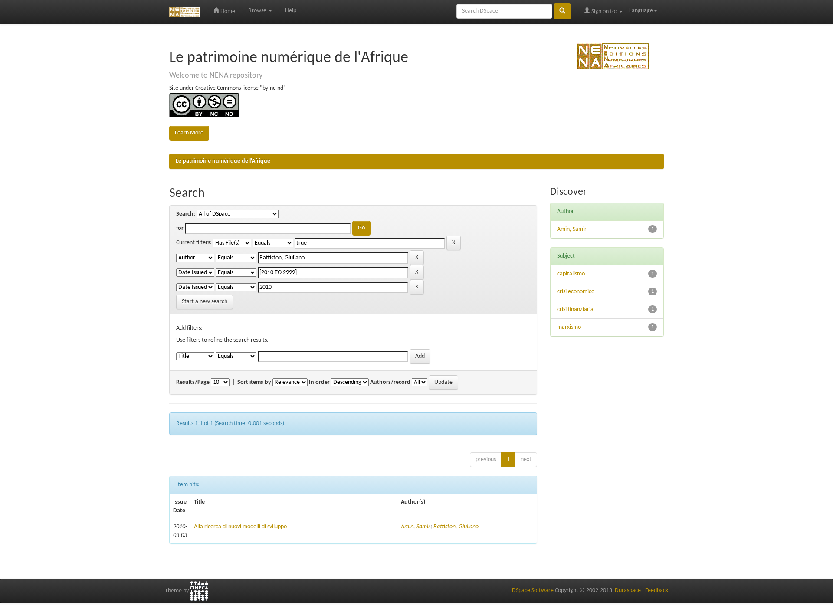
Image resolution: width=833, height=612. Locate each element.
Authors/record (390, 382)
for (180, 228)
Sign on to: (604, 11)
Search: (185, 214)
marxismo (569, 327)
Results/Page (193, 382)
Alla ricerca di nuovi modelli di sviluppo (240, 527)
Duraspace (628, 590)
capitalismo (571, 274)
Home (227, 11)
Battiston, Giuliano (456, 527)
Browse (258, 10)
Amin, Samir (415, 527)
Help (290, 10)
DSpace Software (533, 590)
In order (319, 382)
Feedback (656, 590)
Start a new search (204, 301)
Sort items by (254, 382)
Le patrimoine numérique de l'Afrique (223, 161)
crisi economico (575, 291)
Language (641, 10)
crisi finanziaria (575, 309)
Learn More (189, 133)
